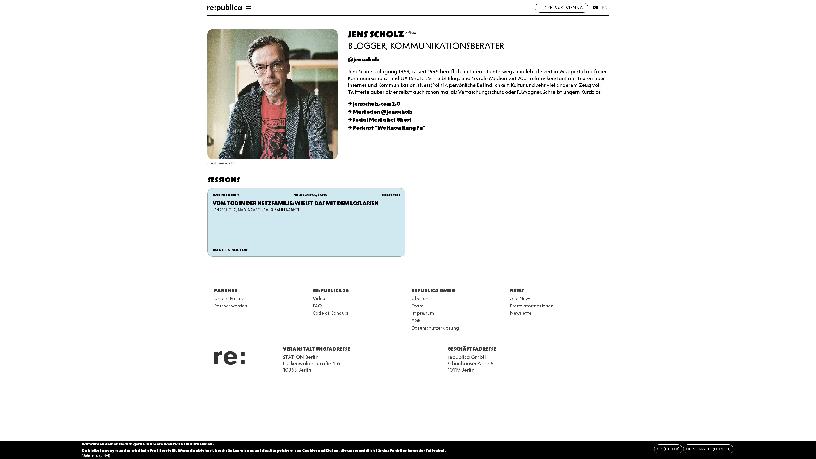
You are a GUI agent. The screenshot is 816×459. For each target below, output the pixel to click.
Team (417, 306)
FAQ (317, 306)
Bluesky (232, 376)
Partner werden (230, 306)
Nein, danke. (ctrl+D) (708, 449)
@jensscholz (364, 59)
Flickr (255, 376)
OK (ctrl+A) (668, 448)
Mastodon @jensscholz (383, 112)
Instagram (224, 376)
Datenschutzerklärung (435, 328)
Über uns (420, 298)
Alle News (520, 298)
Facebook (270, 376)
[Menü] (248, 7)
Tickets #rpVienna (561, 8)
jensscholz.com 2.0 (376, 104)
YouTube (216, 376)
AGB (415, 320)
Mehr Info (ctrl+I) (96, 455)
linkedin (247, 376)
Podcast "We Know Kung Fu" (389, 128)
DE (595, 7)
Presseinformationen (532, 306)
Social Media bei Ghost (382, 119)
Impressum (422, 313)
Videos (320, 298)
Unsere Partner (230, 298)
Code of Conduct (331, 313)
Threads (262, 376)
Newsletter (521, 313)
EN (605, 7)
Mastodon (239, 376)
